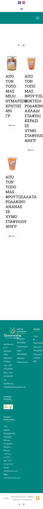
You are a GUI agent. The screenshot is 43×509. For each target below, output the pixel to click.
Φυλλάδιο (21, 342)
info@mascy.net (11, 471)
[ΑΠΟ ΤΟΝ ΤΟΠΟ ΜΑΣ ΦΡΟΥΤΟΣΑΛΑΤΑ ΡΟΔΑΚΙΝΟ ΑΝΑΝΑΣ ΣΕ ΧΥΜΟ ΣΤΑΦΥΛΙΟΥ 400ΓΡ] (12, 164)
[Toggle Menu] (37, 18)
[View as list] (23, 45)
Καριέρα (20, 358)
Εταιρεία (21, 338)
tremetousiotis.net (12, 477)
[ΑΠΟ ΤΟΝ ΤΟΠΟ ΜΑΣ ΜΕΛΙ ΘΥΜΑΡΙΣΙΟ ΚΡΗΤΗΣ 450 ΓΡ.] (12, 63)
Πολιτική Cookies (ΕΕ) (37, 358)
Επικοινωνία (22, 362)
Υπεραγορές (22, 346)
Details (13, 125)
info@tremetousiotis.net (15, 387)
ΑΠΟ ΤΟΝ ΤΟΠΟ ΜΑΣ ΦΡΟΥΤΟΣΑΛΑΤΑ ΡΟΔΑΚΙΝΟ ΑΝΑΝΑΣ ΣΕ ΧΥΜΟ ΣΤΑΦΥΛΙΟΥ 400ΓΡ (21, 201)
